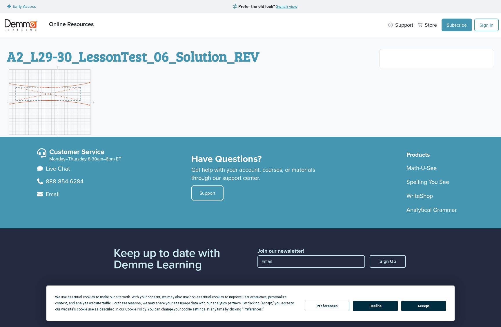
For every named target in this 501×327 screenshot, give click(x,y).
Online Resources (71, 24)
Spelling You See (427, 182)
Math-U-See (421, 168)
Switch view (286, 6)
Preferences (327, 306)
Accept (424, 306)
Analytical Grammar (431, 209)
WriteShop (419, 195)
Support (207, 193)
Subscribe (457, 25)
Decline (375, 306)
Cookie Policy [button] (135, 309)
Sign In (486, 25)
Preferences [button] (253, 309)
